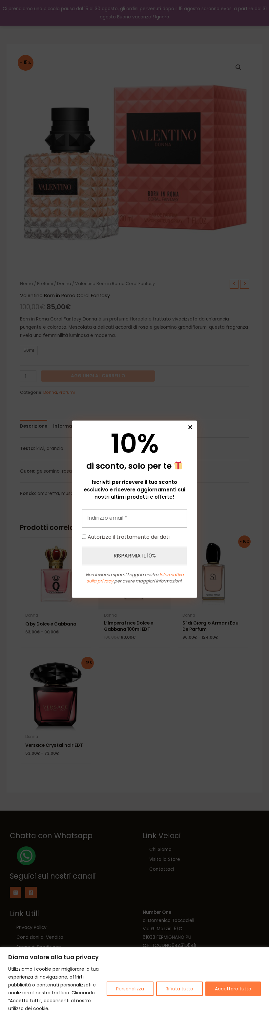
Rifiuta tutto (179, 988)
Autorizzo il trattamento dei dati (128, 537)
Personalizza (130, 988)
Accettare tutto (233, 988)
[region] (134, 982)
